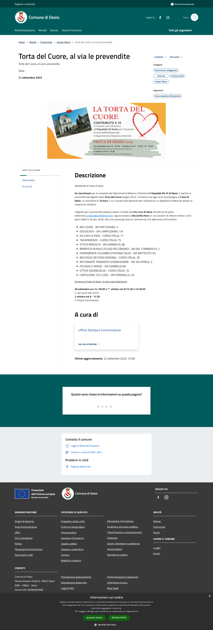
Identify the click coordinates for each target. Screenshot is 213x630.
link (136, 611)
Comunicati (46, 42)
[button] (106, 624)
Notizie (157, 521)
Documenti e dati (24, 555)
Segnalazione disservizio (74, 582)
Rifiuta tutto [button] (119, 617)
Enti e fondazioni (24, 538)
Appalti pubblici (69, 544)
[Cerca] (194, 17)
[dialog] (106, 611)
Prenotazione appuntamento (76, 577)
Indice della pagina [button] (31, 170)
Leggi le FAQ (67, 588)
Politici (18, 544)
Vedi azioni (175, 57)
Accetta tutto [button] (94, 617)
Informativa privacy (117, 582)
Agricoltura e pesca (117, 555)
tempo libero (63, 42)
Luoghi (156, 548)
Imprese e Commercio (72, 538)
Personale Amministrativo (28, 549)
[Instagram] (167, 17)
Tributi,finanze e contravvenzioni (124, 532)
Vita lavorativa (68, 532)
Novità (32, 42)
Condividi (158, 57)
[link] (100, 215)
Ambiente (112, 538)
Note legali (113, 588)
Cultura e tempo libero (73, 527)
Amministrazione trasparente (122, 577)
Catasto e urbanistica (72, 549)
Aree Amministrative (26, 527)
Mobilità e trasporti (71, 560)
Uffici (17, 532)
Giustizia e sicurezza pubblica (122, 527)
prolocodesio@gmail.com (100, 215)
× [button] (209, 596)
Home (22, 42)
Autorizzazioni (114, 549)
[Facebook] (159, 17)
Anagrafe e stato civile (73, 521)
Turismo (65, 555)
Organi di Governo (24, 521)
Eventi (156, 553)
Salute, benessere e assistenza (123, 543)
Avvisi (156, 532)
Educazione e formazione (120, 521)
